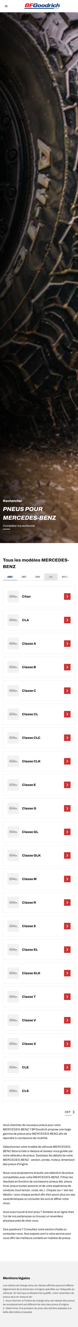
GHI (37, 576)
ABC (10, 576)
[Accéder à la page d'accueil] (42, 6)
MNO (65, 576)
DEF (24, 576)
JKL (51, 576)
